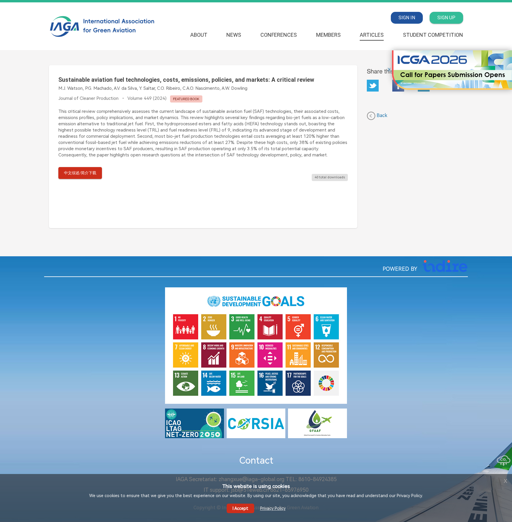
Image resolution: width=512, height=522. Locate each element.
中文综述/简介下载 (80, 173)
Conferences (278, 35)
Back (381, 115)
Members (328, 35)
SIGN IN (407, 17)
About (198, 35)
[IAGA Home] (102, 26)
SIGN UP (446, 17)
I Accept (240, 508)
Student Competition (433, 35)
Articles (372, 35)
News (233, 35)
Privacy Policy (273, 508)
